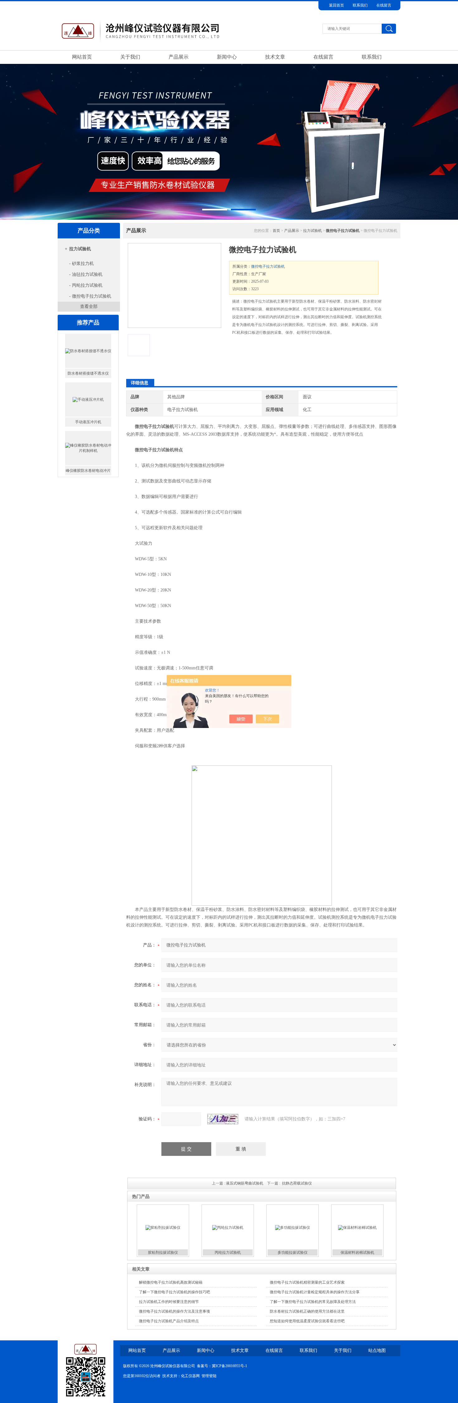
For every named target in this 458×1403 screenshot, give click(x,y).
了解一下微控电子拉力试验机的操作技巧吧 (174, 1292)
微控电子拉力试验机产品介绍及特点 (169, 1321)
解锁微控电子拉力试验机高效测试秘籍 (171, 1282)
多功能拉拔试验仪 (293, 1252)
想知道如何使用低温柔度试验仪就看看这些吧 (307, 1321)
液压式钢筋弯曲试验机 (244, 1183)
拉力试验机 (80, 249)
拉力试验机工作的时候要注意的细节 (169, 1302)
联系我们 (360, 5)
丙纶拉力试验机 (88, 470)
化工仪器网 (190, 1376)
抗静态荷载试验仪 (297, 1183)
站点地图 (377, 1350)
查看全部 (89, 306)
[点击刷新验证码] (222, 1119)
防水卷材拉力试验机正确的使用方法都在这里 (307, 1311)
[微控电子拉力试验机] (174, 285)
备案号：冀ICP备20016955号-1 (222, 1366)
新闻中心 (227, 57)
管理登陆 (209, 1376)
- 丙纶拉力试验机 (86, 285)
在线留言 (383, 5)
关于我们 (130, 57)
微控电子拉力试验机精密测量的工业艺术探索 (307, 1282)
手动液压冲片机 (88, 373)
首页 (276, 230)
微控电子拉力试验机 (268, 266)
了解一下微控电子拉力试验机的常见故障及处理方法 (313, 1302)
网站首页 (82, 57)
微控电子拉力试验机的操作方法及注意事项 (174, 1311)
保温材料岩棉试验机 (357, 1252)
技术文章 (275, 57)
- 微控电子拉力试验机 (90, 296)
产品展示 (178, 57)
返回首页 (336, 5)
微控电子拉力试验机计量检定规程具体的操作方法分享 (315, 1292)
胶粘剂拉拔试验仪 (163, 1252)
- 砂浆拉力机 (81, 263)
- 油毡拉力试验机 (86, 274)
